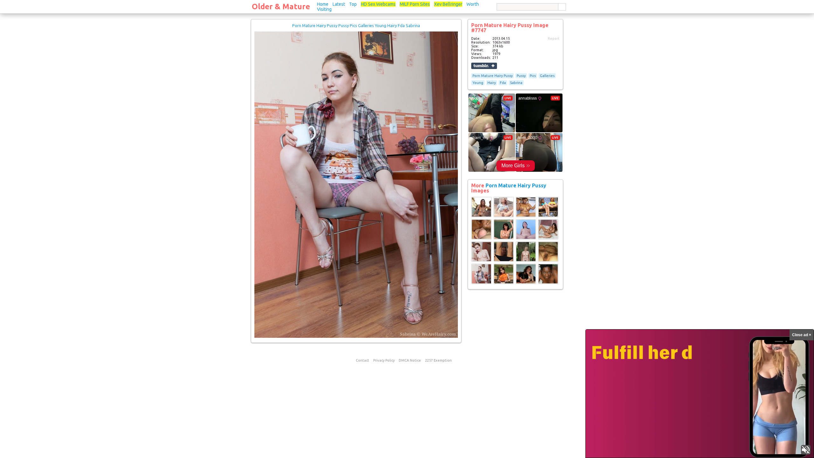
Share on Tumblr (484, 66)
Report (554, 38)
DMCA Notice (410, 360)
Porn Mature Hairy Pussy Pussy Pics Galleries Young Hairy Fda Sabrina (356, 25)
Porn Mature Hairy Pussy (493, 76)
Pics (533, 76)
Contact (362, 360)
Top (353, 4)
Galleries (547, 76)
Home (322, 4)
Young (478, 83)
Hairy (491, 83)
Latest (339, 4)
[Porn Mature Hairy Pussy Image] (481, 216)
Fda (503, 83)
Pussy (521, 76)
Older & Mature (281, 6)
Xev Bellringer (448, 4)
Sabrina (516, 83)
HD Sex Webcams (378, 4)
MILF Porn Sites (415, 4)
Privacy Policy (384, 360)
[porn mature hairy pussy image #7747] (356, 336)
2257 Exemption (438, 360)
